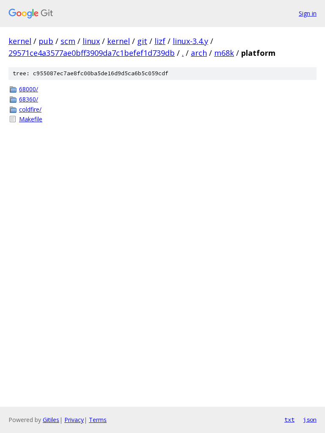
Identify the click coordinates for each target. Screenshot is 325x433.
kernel (19, 41)
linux (91, 41)
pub (46, 41)
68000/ (28, 89)
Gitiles (51, 420)
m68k (224, 53)
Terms (98, 420)
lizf (159, 41)
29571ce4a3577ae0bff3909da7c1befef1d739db (91, 53)
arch (199, 53)
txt (289, 419)
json (310, 419)
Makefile (30, 119)
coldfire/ (30, 109)
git (142, 41)
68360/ (28, 99)
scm (68, 41)
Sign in (308, 13)
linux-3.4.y (190, 41)
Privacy (74, 420)
